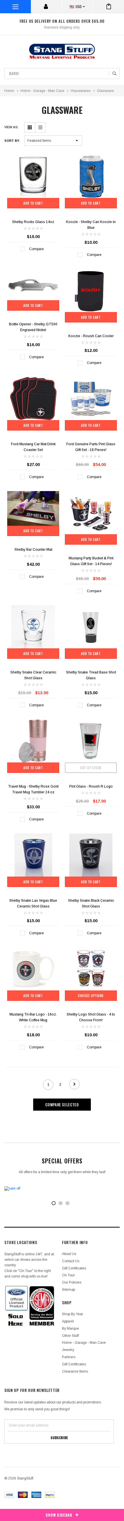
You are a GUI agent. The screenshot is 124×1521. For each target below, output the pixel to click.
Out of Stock (91, 767)
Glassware (105, 91)
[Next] (74, 1084)
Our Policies (71, 1282)
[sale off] (62, 1188)
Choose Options (91, 995)
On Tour (68, 1275)
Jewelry (68, 1350)
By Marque (70, 1328)
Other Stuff (70, 1336)
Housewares (81, 91)
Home (9, 91)
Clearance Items (75, 1371)
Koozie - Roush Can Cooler (91, 336)
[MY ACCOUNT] (46, 6)
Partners (68, 1357)
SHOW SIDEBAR (59, 1515)
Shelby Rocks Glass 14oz (33, 222)
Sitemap (68, 1290)
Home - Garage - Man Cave (42, 91)
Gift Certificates (74, 1268)
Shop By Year (72, 1314)
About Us (69, 1254)
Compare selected (61, 1104)
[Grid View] (29, 127)
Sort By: (12, 140)
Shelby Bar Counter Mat (33, 550)
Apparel (68, 1321)
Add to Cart (33, 203)
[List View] (40, 127)
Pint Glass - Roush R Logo (91, 786)
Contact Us (70, 1261)
